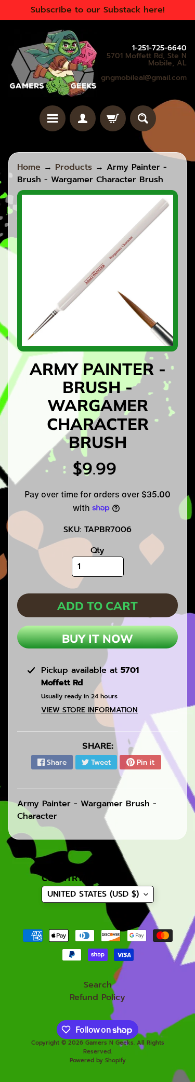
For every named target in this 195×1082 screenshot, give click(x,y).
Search (98, 985)
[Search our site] (143, 118)
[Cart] (113, 118)
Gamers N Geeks (109, 1042)
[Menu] (53, 118)
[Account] (83, 118)
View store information (89, 710)
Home (29, 167)
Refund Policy (97, 997)
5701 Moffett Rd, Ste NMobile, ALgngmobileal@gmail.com (144, 67)
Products (73, 167)
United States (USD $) (93, 894)
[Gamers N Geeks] (53, 63)
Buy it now (97, 638)
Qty (97, 550)
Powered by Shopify (98, 1060)
